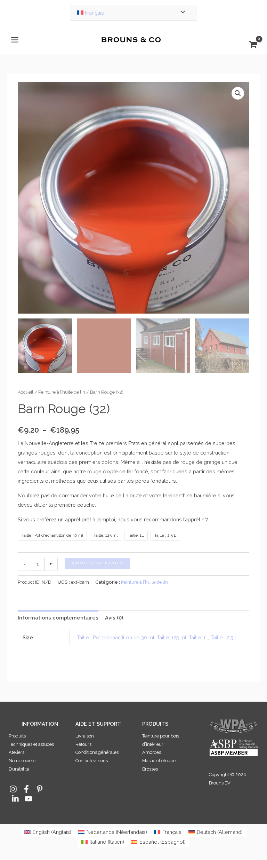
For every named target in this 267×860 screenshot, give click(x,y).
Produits (17, 736)
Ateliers (16, 752)
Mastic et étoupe (159, 760)
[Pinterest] (39, 789)
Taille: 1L (198, 637)
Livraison (84, 736)
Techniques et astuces (31, 744)
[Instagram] (13, 789)
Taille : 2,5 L (224, 637)
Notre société (22, 760)
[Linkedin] (15, 798)
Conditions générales (97, 752)
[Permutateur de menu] (181, 13)
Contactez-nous (91, 760)
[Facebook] (26, 789)
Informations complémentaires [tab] (58, 618)
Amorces (151, 752)
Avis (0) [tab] (114, 618)
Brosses (150, 769)
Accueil (25, 392)
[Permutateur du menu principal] (15, 40)
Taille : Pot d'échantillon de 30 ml (115, 637)
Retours (83, 744)
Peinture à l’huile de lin (61, 392)
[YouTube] (28, 798)
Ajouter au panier (97, 563)
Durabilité (19, 769)
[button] (238, 93)
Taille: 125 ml (171, 637)
